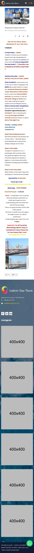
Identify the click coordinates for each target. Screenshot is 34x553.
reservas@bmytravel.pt (17, 235)
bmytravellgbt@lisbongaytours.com (18, 184)
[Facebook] (15, 36)
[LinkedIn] (27, 36)
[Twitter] (19, 36)
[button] (8, 247)
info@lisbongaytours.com (11, 303)
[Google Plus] (23, 36)
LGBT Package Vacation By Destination (15, 30)
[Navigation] (26, 3)
